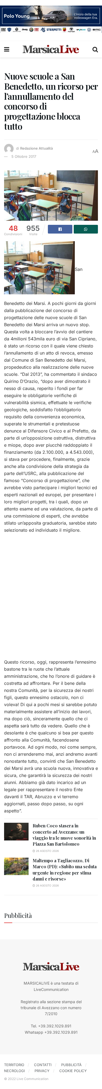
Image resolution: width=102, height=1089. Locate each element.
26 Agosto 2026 (47, 850)
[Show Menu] (6, 49)
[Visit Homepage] (51, 49)
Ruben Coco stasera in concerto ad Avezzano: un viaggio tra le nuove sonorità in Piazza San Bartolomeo (64, 835)
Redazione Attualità (36, 148)
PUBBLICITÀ (71, 1065)
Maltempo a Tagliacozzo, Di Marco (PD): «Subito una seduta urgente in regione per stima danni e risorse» (65, 870)
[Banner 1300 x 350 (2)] (51, 18)
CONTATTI (42, 1065)
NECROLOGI (14, 1071)
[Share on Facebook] (60, 229)
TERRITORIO (14, 1065)
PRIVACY (42, 1071)
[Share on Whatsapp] (86, 229)
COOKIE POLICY (73, 1071)
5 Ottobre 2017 (23, 156)
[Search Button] (95, 49)
